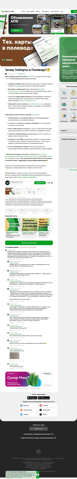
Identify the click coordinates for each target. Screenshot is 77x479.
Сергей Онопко (11, 250)
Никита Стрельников (15, 261)
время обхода (42, 154)
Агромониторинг (23, 202)
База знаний (30, 11)
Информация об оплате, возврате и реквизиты (38, 464)
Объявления (45, 11)
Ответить (10, 259)
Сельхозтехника (36, 199)
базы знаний (24, 156)
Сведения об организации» (38, 468)
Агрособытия (55, 11)
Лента (23, 11)
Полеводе (17, 86)
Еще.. (62, 11)
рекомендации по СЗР (11, 156)
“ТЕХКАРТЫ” (31, 76)
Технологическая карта (44, 202)
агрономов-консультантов (36, 104)
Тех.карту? (35, 114)
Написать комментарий (29, 243)
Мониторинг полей (37, 204)
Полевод (7, 78)
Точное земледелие (23, 199)
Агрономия (13, 199)
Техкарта (33, 202)
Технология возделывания (21, 204)
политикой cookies (17, 477)
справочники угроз (33, 156)
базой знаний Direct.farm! (28, 100)
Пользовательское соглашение (31, 462)
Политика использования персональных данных (38, 467)
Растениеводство (11, 202)
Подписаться (21, 73)
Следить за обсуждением (29, 247)
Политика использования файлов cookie (38, 465)
